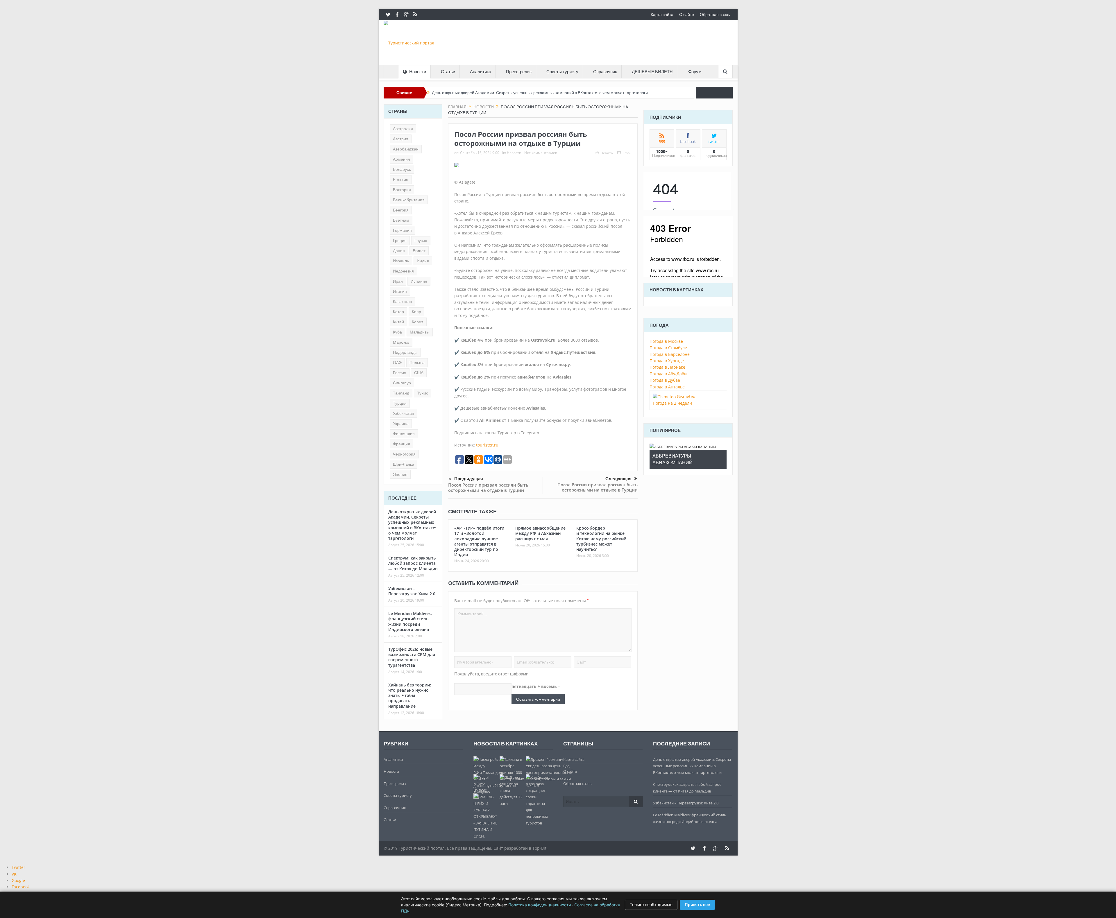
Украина (401, 423)
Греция (400, 240)
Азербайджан (406, 149)
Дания (399, 250)
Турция (400, 403)
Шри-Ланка (403, 464)
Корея (417, 322)
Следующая (618, 478)
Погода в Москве (666, 341)
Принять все (697, 904)
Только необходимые (651, 904)
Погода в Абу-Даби (668, 373)
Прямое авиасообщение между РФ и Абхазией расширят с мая (540, 533)
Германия (402, 230)
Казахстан (402, 301)
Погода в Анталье (667, 387)
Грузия (420, 240)
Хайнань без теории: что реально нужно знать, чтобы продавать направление (409, 695)
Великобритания (409, 200)
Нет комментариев (540, 152)
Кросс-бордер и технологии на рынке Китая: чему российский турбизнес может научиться (601, 538)
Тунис (422, 393)
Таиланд (401, 393)
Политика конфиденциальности (539, 904)
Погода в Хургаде (667, 360)
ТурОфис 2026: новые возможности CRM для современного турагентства (411, 657)
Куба (397, 332)
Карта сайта (662, 14)
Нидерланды (405, 352)
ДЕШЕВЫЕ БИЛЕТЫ (652, 71)
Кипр (416, 311)
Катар (398, 311)
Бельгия (400, 179)
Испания (419, 281)
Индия (423, 261)
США (418, 372)
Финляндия (404, 433)
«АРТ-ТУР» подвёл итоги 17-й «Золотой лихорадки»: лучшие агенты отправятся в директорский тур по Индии (479, 541)
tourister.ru (487, 445)
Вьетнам (401, 220)
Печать (606, 152)
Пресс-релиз (519, 71)
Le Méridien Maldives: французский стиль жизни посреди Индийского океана (410, 621)
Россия (399, 372)
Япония (400, 474)
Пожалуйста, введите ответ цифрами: (492, 674)
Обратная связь (715, 14)
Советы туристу (562, 71)
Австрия (400, 139)
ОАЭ (397, 362)
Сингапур (402, 383)
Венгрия (401, 210)
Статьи (448, 71)
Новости (417, 71)
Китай (398, 322)
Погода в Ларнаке (667, 367)
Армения (401, 159)
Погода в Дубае (665, 380)
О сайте (686, 14)
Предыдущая (468, 478)
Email (627, 152)
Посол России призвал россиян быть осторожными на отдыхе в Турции (488, 487)
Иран (398, 281)
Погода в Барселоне (670, 354)
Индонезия (403, 271)
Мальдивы (420, 332)
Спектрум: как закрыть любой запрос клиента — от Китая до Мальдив (412, 563)
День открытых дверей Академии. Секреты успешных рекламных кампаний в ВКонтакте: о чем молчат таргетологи (540, 92)
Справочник (605, 71)
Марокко (401, 342)
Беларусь (402, 169)
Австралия (403, 128)
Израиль (401, 261)
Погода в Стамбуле (668, 347)
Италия (400, 291)
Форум (694, 71)
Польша (417, 362)
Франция (401, 444)
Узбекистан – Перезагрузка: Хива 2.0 (411, 591)
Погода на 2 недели (672, 403)
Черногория (404, 454)
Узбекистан (403, 413)
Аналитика (480, 71)
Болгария (402, 189)
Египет (419, 250)
